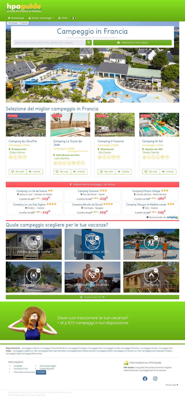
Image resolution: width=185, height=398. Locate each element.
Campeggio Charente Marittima (53, 348)
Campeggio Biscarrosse (32, 354)
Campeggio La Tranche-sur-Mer (127, 351)
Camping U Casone (111, 141)
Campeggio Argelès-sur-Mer (25, 351)
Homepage (17, 18)
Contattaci (18, 366)
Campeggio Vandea (148, 348)
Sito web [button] (19, 171)
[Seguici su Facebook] (145, 379)
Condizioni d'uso (21, 369)
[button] (74, 17)
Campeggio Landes (111, 348)
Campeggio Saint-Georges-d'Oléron (157, 351)
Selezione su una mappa (134, 42)
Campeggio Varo (165, 348)
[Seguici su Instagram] (155, 378)
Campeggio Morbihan (130, 348)
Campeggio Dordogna (77, 348)
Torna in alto (170, 385)
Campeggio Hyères (104, 351)
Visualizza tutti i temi (93, 297)
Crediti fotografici (47, 369)
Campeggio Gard (95, 348)
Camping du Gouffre (23, 141)
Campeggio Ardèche (30, 348)
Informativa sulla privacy (24, 372)
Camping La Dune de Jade (67, 142)
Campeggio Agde (13, 354)
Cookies (41, 372)
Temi (64, 18)
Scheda (36, 171)
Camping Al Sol (152, 141)
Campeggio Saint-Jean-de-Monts (52, 351)
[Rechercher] (89, 42)
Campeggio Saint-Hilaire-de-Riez (81, 351)
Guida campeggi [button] (41, 18)
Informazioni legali (48, 366)
